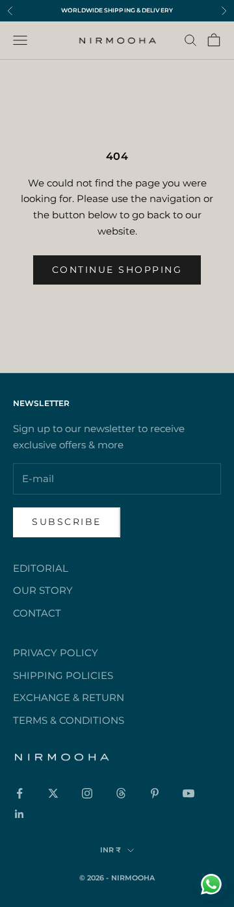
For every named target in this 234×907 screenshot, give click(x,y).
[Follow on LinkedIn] (19, 814)
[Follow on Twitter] (53, 793)
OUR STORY (43, 590)
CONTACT (37, 613)
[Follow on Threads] (120, 793)
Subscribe (66, 522)
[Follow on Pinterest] (154, 793)
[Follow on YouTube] (188, 793)
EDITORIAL (40, 568)
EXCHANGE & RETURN (68, 697)
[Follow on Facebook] (19, 793)
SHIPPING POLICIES (63, 675)
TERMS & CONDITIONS (68, 720)
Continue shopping (117, 269)
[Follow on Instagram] (87, 793)
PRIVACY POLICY (55, 652)
